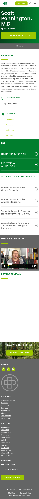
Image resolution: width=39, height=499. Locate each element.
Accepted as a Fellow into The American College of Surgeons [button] (15, 225)
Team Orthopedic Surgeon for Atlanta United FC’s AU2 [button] (15, 212)
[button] (35, 3)
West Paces (6, 450)
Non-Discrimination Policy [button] (19, 495)
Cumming (5, 435)
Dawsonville (6, 437)
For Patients (6, 416)
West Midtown (7, 453)
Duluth (3, 440)
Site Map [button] (11, 493)
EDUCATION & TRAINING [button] (13, 153)
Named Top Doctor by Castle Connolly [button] (13, 189)
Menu (21, 46)
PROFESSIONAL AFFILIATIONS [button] (9, 164)
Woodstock (6, 455)
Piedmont (5, 448)
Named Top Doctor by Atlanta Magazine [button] (13, 200)
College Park (6, 432)
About (3, 413)
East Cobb (5, 442)
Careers (4, 403)
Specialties (5, 410)
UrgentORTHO (6, 418)
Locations (5, 405)
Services (4, 408)
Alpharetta (5, 427)
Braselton (5, 430)
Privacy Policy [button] (25, 493)
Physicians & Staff (8, 400)
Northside (5, 445)
